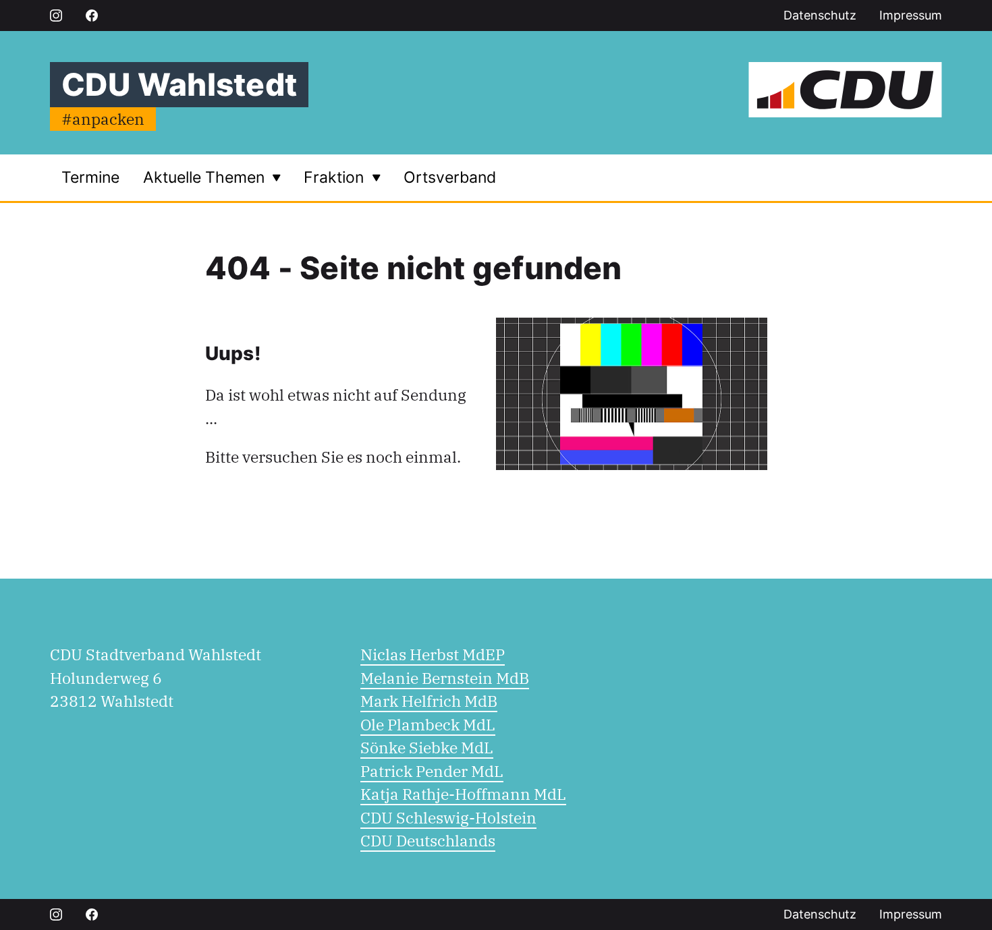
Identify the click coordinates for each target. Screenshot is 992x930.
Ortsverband (450, 177)
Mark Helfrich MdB (428, 701)
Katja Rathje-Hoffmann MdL (463, 794)
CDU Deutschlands (427, 840)
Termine (90, 177)
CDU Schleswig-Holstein (448, 817)
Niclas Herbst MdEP (432, 654)
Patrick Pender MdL (431, 771)
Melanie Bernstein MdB (444, 678)
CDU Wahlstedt (179, 84)
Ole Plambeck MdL (427, 724)
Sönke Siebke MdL (426, 747)
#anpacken (102, 119)
